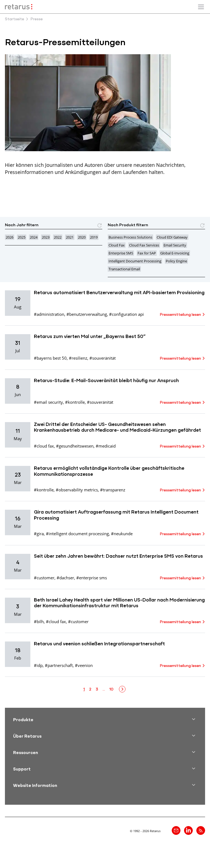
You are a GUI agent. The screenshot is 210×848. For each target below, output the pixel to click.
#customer (44, 577)
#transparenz (112, 489)
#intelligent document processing (77, 533)
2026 (9, 237)
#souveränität (102, 358)
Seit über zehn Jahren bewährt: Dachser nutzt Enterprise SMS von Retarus (118, 556)
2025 (21, 237)
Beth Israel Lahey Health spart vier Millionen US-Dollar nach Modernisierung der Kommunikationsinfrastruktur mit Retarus (119, 603)
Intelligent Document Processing (135, 261)
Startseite (14, 19)
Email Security (175, 245)
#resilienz (78, 358)
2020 (82, 237)
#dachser (65, 577)
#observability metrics (77, 489)
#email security (48, 402)
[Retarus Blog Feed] (200, 830)
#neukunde (122, 533)
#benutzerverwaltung (86, 314)
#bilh (39, 621)
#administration (49, 314)
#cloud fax (44, 446)
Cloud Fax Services (144, 245)
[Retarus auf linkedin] (188, 830)
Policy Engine (176, 261)
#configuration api (126, 314)
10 (111, 689)
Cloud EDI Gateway (172, 237)
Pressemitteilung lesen (180, 315)
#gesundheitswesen (75, 446)
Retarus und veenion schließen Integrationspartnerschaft (99, 644)
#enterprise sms (91, 577)
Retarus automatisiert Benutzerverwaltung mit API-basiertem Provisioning (119, 293)
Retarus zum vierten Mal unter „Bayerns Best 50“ (89, 336)
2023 (45, 237)
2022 (58, 237)
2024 (33, 237)
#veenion (84, 665)
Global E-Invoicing (174, 253)
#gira (39, 533)
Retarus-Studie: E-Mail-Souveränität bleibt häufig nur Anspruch (106, 381)
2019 (94, 237)
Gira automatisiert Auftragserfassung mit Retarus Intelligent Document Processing (116, 515)
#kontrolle (75, 402)
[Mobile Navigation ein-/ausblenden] (201, 7)
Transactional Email (124, 269)
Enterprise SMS (121, 253)
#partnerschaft (59, 665)
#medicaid (106, 446)
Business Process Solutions (130, 237)
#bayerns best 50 (50, 358)
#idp (38, 665)
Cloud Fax (117, 245)
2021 (70, 237)
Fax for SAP (147, 253)
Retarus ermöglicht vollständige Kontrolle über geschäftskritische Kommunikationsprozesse (109, 471)
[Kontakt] (176, 830)
